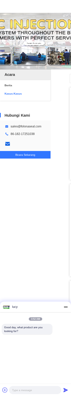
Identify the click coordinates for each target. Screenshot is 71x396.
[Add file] (5, 390)
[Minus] (65, 307)
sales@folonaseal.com (26, 126)
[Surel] (8, 144)
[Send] (66, 390)
